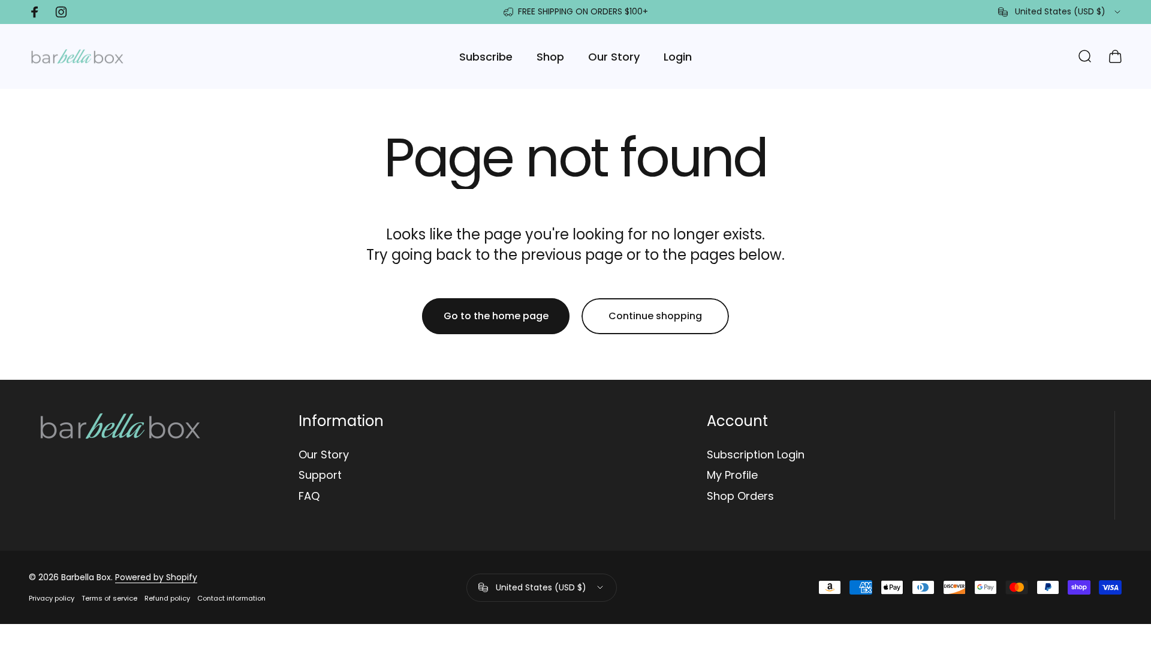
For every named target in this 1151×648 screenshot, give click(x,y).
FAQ (309, 496)
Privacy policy (51, 598)
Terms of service (109, 598)
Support (320, 475)
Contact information (231, 598)
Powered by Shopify (156, 577)
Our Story (324, 455)
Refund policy (167, 598)
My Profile (732, 475)
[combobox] (1060, 12)
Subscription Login (756, 455)
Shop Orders (740, 496)
